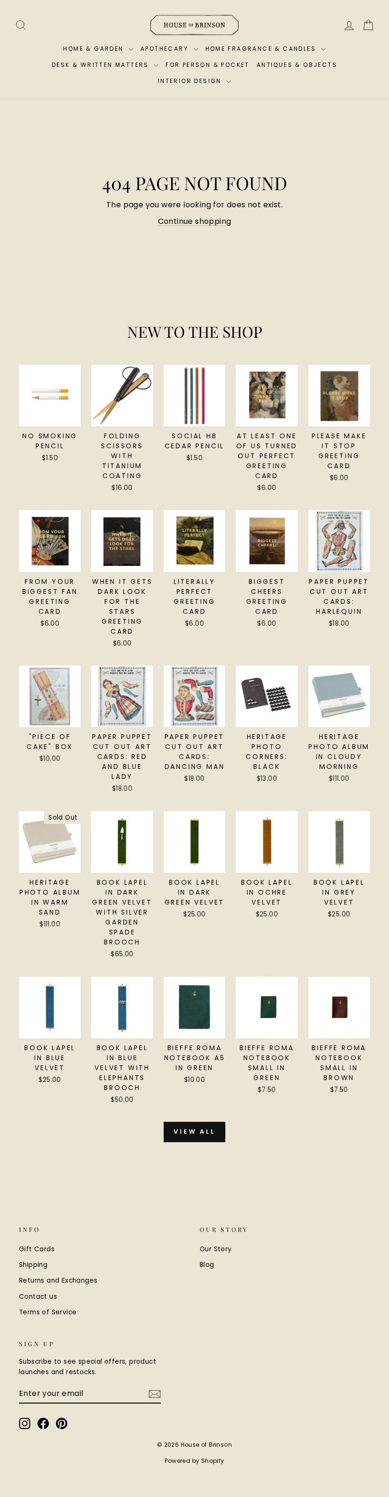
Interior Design (191, 81)
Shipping (33, 1264)
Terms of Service (47, 1312)
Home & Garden (94, 49)
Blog (207, 1264)
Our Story (216, 1249)
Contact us (38, 1296)
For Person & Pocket (208, 65)
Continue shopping (195, 221)
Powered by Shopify (194, 1461)
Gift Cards (37, 1249)
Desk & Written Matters (101, 65)
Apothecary (165, 49)
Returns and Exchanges (58, 1280)
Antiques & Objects (297, 65)
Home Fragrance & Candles (262, 49)
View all (194, 1131)
